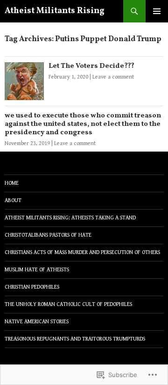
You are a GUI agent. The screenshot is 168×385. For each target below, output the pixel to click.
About (13, 200)
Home (12, 183)
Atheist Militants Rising (55, 11)
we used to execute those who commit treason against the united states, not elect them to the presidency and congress (83, 124)
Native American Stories (37, 322)
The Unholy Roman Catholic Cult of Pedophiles (68, 304)
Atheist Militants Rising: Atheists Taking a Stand (70, 218)
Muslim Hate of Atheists (37, 270)
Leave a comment (113, 77)
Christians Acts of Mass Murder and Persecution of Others (82, 252)
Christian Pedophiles (32, 287)
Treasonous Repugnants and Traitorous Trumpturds (75, 339)
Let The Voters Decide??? (91, 66)
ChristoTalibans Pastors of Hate (48, 235)
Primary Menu (157, 11)
